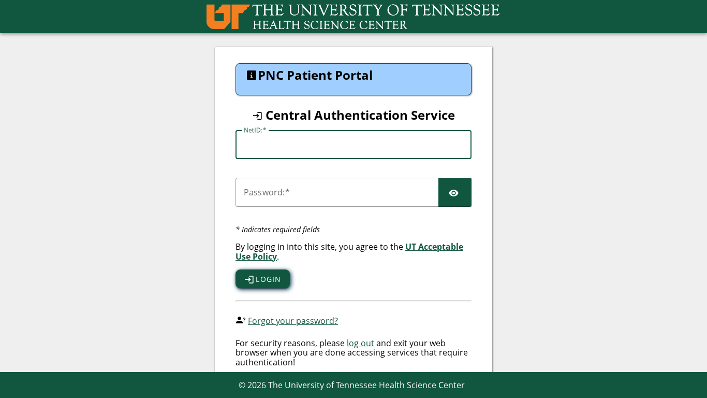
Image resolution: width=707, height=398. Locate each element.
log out (360, 343)
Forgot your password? (293, 320)
